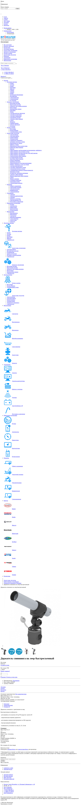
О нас (5, 16)
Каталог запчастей (9, 46)
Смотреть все (10, 239)
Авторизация (10, 33)
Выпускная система (15, 104)
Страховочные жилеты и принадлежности (21, 170)
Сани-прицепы (14, 218)
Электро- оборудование (16, 119)
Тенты (12, 177)
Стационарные (14, 99)
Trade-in (6, 18)
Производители (8, 769)
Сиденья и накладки (15, 180)
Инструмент (13, 107)
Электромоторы (14, 97)
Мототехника (7, 60)
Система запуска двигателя (17, 113)
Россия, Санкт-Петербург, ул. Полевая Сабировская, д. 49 (19, 784)
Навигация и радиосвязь (10, 59)
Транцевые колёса (15, 181)
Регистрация (10, 32)
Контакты (6, 25)
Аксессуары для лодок (10, 54)
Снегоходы (13, 216)
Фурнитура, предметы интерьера (19, 173)
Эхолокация (7, 57)
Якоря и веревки (14, 179)
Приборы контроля (15, 161)
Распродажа (7, 47)
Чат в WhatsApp (8, 788)
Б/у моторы (13, 100)
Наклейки (13, 110)
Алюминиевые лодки (16, 131)
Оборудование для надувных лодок (19, 151)
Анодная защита (14, 136)
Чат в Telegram (8, 787)
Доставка (6, 22)
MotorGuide (15, 533)
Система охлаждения (16, 114)
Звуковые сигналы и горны (17, 141)
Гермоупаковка (14, 137)
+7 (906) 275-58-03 (9, 73)
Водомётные (13, 96)
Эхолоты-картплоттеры (16, 196)
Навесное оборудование (16, 147)
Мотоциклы (13, 214)
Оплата (6, 24)
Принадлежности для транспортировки (20, 163)
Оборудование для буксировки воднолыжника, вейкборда (26, 150)
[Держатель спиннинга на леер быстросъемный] (32, 646)
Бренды (6, 500)
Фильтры (12, 121)
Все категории (8, 44)
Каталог (6, 80)
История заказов (8, 776)
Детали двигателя (15, 124)
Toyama (12, 84)
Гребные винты (14, 123)
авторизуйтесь (11, 749)
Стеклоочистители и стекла (17, 169)
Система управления (15, 116)
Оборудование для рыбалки (17, 154)
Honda (12, 93)
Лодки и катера (8, 53)
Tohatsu (12, 90)
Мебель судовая (14, 144)
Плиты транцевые (15, 160)
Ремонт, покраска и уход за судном (19, 164)
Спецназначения (14, 191)
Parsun (12, 86)
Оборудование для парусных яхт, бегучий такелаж (23, 153)
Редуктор (12, 126)
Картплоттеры (14, 208)
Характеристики (8, 705)
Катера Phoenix (14, 130)
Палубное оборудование (16, 159)
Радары (12, 204)
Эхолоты (12, 194)
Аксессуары (13, 220)
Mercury (12, 89)
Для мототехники (15, 188)
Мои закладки (7, 777)
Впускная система (15, 103)
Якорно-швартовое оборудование (19, 176)
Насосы (12, 149)
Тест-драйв (7, 21)
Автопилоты (13, 206)
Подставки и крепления (16, 201)
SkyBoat (14, 541)
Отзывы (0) (7, 706)
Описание (6, 704)
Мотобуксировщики (15, 217)
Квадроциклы (14, 213)
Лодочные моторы (9, 49)
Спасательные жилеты (16, 183)
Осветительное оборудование (18, 156)
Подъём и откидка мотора (14, 255)
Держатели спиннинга (16, 140)
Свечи (12, 120)
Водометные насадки (12, 251)
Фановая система (14, 171)
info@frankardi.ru (8, 793)
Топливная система (15, 117)
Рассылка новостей (9, 779)
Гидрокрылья (10, 252)
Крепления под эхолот (16, 143)
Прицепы (6, 56)
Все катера (13, 129)
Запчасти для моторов (10, 52)
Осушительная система (16, 157)
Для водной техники (15, 187)
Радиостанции (14, 210)
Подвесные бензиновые (16, 94)
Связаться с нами (8, 768)
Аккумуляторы (14, 134)
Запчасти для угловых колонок (18, 106)
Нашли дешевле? (5, 671)
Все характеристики (21, 694)
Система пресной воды (16, 166)
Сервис (6, 19)
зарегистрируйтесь (23, 749)
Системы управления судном (18, 167)
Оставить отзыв (5, 665)
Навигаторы (13, 207)
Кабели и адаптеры (15, 198)
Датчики (12, 197)
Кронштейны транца (15, 109)
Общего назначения (15, 186)
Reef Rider (13, 87)
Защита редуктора (12, 253)
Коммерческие (14, 190)
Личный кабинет (8, 774)
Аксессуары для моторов (10, 50)
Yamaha (12, 92)
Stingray (14, 550)
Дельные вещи (14, 139)
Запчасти (12, 221)
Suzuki (12, 83)
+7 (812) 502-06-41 (9, 72)
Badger (14, 509)
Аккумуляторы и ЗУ (15, 200)
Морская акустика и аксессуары (18, 146)
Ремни (12, 112)
